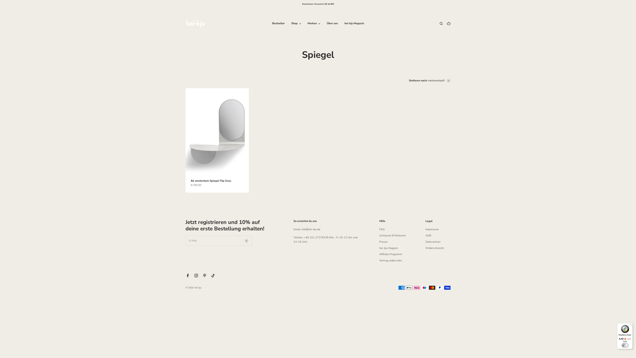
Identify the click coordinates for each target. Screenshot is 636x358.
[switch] (625, 345)
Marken (312, 23)
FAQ (382, 229)
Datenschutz (432, 242)
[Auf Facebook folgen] (188, 275)
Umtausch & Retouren (392, 235)
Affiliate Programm (390, 254)
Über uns (332, 23)
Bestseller (278, 23)
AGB (428, 235)
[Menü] (631, 325)
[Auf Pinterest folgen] (204, 275)
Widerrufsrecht (434, 248)
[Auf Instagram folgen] (196, 275)
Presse (383, 242)
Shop (294, 23)
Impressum (432, 229)
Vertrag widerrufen (390, 260)
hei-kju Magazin (354, 23)
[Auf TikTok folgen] (213, 275)
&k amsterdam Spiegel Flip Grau (211, 181)
